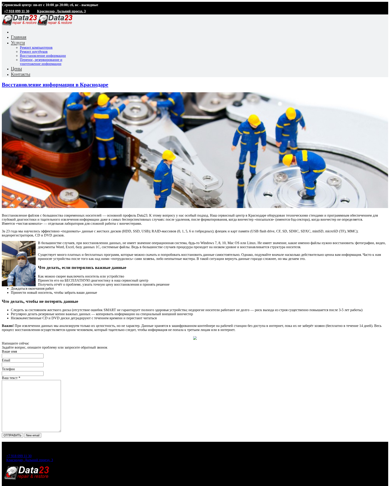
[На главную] (26, 479)
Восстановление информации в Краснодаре (55, 85)
